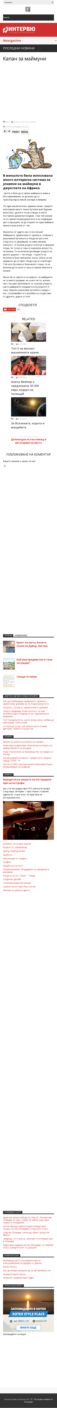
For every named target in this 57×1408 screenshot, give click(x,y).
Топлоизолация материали (17, 882)
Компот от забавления (15, 847)
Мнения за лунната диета (16, 890)
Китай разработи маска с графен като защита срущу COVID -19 (27, 759)
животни (17, 122)
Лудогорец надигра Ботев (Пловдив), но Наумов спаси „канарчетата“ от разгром (28, 1246)
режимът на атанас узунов (17, 843)
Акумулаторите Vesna (14, 1274)
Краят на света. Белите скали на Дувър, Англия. (32, 644)
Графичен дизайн (12, 879)
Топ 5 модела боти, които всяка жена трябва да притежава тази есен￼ (28, 721)
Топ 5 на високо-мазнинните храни (25, 350)
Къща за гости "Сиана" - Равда (19, 875)
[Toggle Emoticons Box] (4, 466)
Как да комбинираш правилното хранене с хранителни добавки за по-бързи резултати (26, 702)
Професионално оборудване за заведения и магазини (26, 870)
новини (32, 122)
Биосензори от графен (15, 858)
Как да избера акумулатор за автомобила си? (27, 1270)
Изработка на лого (13, 865)
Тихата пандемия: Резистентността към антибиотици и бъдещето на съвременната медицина (26, 714)
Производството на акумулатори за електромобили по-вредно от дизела (22, 1262)
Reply (7, 122)
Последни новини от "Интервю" (38, 1400)
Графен (7, 862)
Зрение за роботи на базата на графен (23, 741)
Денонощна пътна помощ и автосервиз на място (28, 441)
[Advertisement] (28, 90)
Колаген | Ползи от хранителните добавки (25, 707)
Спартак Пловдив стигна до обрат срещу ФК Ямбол (26, 1234)
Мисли (25, 122)
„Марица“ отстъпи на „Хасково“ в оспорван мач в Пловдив (28, 1240)
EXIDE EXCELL (10, 1266)
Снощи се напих (27, 676)
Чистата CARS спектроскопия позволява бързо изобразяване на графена (27, 765)
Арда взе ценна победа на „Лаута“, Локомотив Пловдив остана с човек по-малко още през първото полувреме (27, 1220)
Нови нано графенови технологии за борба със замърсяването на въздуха (28, 747)
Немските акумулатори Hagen (18, 1277)
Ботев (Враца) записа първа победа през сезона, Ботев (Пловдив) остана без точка (25, 1227)
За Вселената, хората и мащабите (28, 425)
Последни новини (19, 48)
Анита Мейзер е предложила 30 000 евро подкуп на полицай (25, 388)
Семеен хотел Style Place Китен (19, 886)
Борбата (7, 854)
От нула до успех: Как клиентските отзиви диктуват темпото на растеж (25, 727)
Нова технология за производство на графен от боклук (28, 753)
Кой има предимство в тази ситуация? (34, 661)
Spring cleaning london (14, 851)
